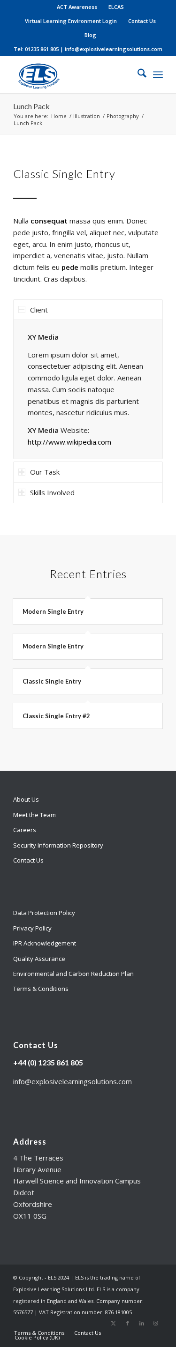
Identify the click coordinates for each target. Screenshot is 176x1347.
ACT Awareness (77, 6)
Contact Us (142, 20)
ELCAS (116, 6)
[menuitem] (77, 7)
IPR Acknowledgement (44, 943)
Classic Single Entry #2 (56, 716)
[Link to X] (114, 1323)
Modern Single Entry (53, 611)
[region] (88, 389)
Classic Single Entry (52, 681)
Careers (24, 830)
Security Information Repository (58, 845)
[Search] (137, 74)
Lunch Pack (31, 106)
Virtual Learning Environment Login (71, 20)
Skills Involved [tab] (52, 492)
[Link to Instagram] (156, 1323)
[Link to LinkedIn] (142, 1323)
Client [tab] (39, 309)
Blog (90, 34)
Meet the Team (34, 815)
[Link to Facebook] (128, 1323)
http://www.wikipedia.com (69, 442)
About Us (26, 799)
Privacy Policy (32, 928)
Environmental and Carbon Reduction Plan (73, 973)
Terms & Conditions (41, 988)
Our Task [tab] (45, 471)
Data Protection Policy (44, 912)
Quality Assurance (39, 958)
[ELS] (73, 74)
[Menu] (158, 74)
